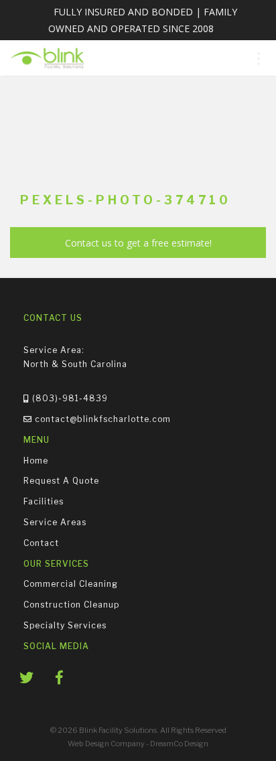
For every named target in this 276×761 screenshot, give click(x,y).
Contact (41, 542)
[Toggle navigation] (258, 58)
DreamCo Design (179, 743)
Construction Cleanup (71, 605)
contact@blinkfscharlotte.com (101, 419)
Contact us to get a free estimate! (138, 242)
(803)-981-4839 (68, 398)
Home (35, 460)
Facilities (43, 501)
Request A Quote (61, 481)
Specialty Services (65, 625)
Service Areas (54, 522)
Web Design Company (106, 743)
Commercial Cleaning (70, 584)
